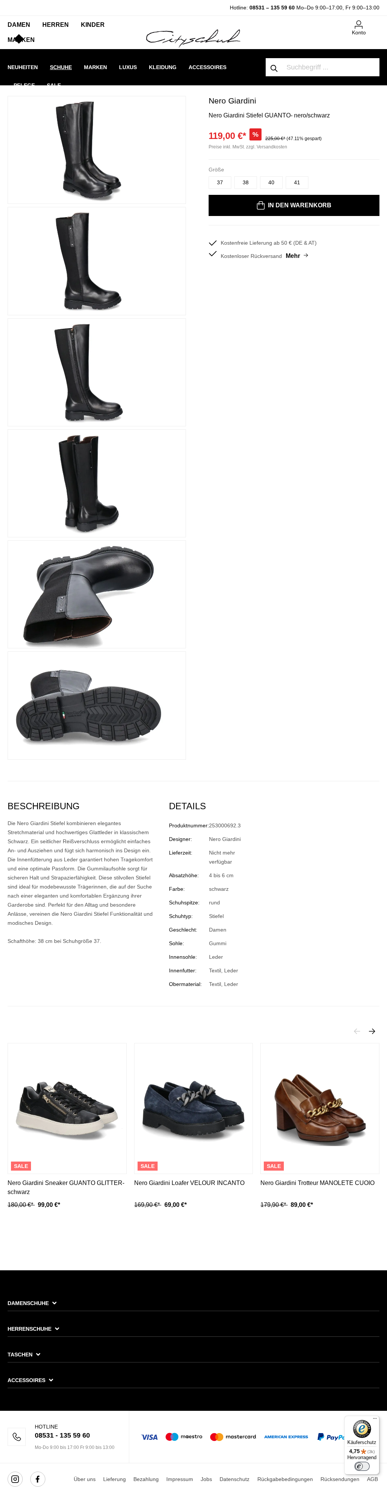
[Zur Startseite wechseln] (193, 38)
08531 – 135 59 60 (272, 8)
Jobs (206, 1479)
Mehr (293, 256)
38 (246, 182)
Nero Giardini (232, 100)
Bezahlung (146, 1479)
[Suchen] (274, 67)
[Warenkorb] (374, 21)
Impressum (179, 1479)
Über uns (85, 1479)
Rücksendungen (339, 1479)
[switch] (362, 1466)
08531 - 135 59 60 (62, 1435)
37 (220, 182)
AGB (372, 1479)
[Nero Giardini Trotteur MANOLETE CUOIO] (320, 1108)
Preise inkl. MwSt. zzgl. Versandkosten (248, 147)
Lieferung (114, 1479)
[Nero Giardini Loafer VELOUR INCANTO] (194, 1108)
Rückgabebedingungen (285, 1479)
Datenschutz (234, 1479)
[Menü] (374, 1420)
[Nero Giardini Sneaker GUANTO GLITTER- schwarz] (67, 1108)
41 (297, 182)
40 (271, 182)
